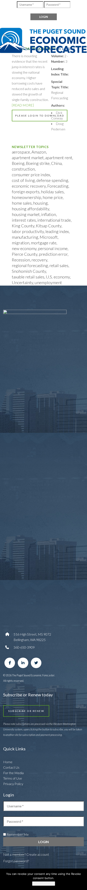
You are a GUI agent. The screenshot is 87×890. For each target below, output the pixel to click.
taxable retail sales (28, 276)
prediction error (53, 254)
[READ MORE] (23, 105)
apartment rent (58, 157)
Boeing (18, 163)
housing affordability (30, 208)
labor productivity (28, 231)
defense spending (52, 180)
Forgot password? (16, 861)
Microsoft (49, 237)
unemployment (48, 282)
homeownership (26, 197)
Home (7, 762)
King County (23, 225)
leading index (57, 231)
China (56, 163)
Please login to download (39, 115)
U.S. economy (58, 276)
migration (20, 242)
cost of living (23, 180)
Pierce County (24, 254)
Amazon (38, 151)
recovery (39, 259)
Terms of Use (12, 778)
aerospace (21, 151)
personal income (53, 248)
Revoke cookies (43, 883)
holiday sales (52, 191)
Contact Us (11, 767)
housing (40, 202)
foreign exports (25, 191)
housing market (26, 214)
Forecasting (57, 185)
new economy (24, 248)
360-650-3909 (24, 647)
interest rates (24, 219)
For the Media (13, 773)
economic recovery (29, 185)
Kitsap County (48, 225)
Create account (37, 854)
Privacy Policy (13, 784)
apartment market (28, 157)
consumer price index (31, 174)
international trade (54, 219)
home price (53, 197)
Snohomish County (29, 271)
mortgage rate (43, 242)
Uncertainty (22, 282)
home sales (22, 202)
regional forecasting (30, 265)
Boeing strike (38, 163)
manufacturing (25, 237)
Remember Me (17, 834)
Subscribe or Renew (26, 711)
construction (23, 168)
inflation (48, 214)
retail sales (58, 265)
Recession (21, 259)
